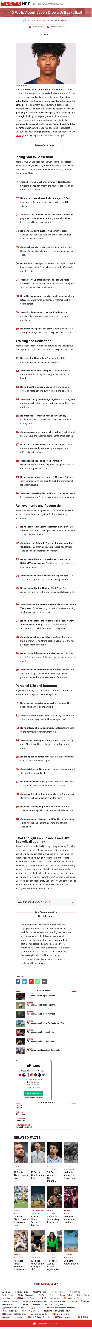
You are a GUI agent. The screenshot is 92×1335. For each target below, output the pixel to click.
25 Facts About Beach (71, 1262)
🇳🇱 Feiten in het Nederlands (14, 1314)
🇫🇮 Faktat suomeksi (31, 1304)
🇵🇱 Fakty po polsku (39, 1314)
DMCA (41, 1295)
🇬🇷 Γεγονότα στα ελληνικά (14, 1308)
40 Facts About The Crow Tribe (70, 1175)
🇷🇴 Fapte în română (60, 1314)
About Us (6, 1292)
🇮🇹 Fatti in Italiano (10, 1301)
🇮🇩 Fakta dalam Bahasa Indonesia (60, 1308)
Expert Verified (37, 27)
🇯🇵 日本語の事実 (9, 1311)
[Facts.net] (15, 4)
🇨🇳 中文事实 (83, 1317)
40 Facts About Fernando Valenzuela (20, 1265)
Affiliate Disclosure (26, 1295)
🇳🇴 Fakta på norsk (10, 1304)
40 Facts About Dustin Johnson (41, 1014)
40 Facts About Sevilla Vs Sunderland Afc (45, 1023)
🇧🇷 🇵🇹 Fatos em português (34, 1301)
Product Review (58, 1292)
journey (19, 135)
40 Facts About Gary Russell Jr (53, 1219)
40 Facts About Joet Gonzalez (40, 1041)
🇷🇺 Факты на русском (12, 1317)
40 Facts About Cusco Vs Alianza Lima (21, 1221)
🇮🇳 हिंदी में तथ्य (36, 1308)
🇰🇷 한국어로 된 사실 (30, 1311)
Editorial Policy (21, 1292)
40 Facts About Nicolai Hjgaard (41, 1005)
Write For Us (7, 1295)
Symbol (19, 1107)
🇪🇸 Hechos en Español (73, 1298)
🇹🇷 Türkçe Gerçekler (64, 1317)
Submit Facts (83, 1295)
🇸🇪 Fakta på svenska (80, 1301)
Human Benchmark (24, 1127)
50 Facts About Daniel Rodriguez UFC (37, 1265)
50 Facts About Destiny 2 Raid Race (36, 1221)
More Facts (7, 1298)
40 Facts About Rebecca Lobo (40, 1032)
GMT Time (20, 1114)
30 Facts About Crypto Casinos (41, 996)
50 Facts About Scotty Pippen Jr (52, 1176)
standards (60, 940)
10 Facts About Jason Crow (21, 1175)
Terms (52, 1295)
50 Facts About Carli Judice (70, 1219)
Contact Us (75, 1292)
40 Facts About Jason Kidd (38, 1175)
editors (61, 944)
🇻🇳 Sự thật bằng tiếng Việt (38, 1317)
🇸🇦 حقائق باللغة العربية (54, 1304)
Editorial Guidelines (57, 27)
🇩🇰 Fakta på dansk (59, 1301)
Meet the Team (39, 1292)
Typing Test (21, 1120)
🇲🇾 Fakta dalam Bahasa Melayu (57, 1311)
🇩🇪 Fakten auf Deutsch (27, 1298)
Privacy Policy (66, 1295)
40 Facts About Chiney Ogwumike (53, 1265)
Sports (45, 35)
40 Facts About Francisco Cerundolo (43, 1050)
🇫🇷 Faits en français (50, 1298)
